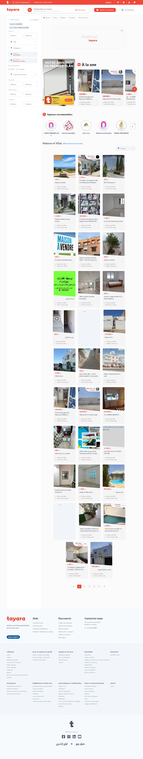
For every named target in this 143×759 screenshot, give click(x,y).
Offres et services (64, 634)
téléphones (62, 699)
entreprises (11, 683)
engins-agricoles (11, 665)
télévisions (62, 696)
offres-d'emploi (63, 660)
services (61, 662)
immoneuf (114, 652)
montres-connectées (65, 691)
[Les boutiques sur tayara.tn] (118, 2)
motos (8, 655)
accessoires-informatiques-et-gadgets (69, 701)
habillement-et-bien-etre (42, 683)
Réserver (68, 100)
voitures (9, 657)
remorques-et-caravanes (14, 662)
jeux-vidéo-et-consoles (65, 704)
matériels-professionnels (14, 686)
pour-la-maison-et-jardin (42, 652)
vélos (86, 699)
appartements (88, 665)
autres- (112, 686)
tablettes (61, 706)
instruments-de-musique (91, 701)
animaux (86, 694)
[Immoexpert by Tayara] (123, 2)
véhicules (10, 652)
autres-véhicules (11, 667)
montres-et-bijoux (38, 689)
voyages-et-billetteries (90, 704)
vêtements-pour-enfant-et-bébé (42, 701)
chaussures (36, 699)
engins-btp (10, 670)
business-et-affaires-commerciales (17, 691)
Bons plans (62, 637)
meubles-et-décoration (39, 660)
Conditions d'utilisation (40, 629)
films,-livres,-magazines (91, 696)
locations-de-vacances (90, 662)
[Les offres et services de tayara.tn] (134, 2)
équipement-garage (12, 660)
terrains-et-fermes (89, 672)
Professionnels (38, 626)
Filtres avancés (63, 629)
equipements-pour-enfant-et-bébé (42, 686)
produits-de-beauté (38, 691)
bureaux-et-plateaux (90, 667)
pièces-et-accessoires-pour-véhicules (17, 675)
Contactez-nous (38, 623)
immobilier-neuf (115, 655)
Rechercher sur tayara (66, 632)
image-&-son (62, 686)
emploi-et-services (66, 652)
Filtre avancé (81, 10)
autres (112, 683)
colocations (87, 655)
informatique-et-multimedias (70, 683)
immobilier (88, 652)
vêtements (36, 694)
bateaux (9, 672)
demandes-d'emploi (64, 655)
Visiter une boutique (65, 626)
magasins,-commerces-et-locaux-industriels (97, 660)
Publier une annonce (65, 623)
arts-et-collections (89, 691)
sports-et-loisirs (88, 689)
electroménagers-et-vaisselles (41, 657)
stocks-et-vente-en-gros (13, 694)
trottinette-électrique (90, 686)
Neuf (12, 69)
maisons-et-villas (89, 657)
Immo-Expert (13, 637)
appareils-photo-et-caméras (66, 694)
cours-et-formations (64, 657)
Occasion (21, 69)
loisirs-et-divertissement (94, 683)
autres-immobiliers (89, 670)
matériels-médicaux (12, 689)
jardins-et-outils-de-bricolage (41, 655)
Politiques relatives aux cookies (43, 632)
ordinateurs (62, 689)
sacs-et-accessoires (38, 696)
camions (9, 677)
